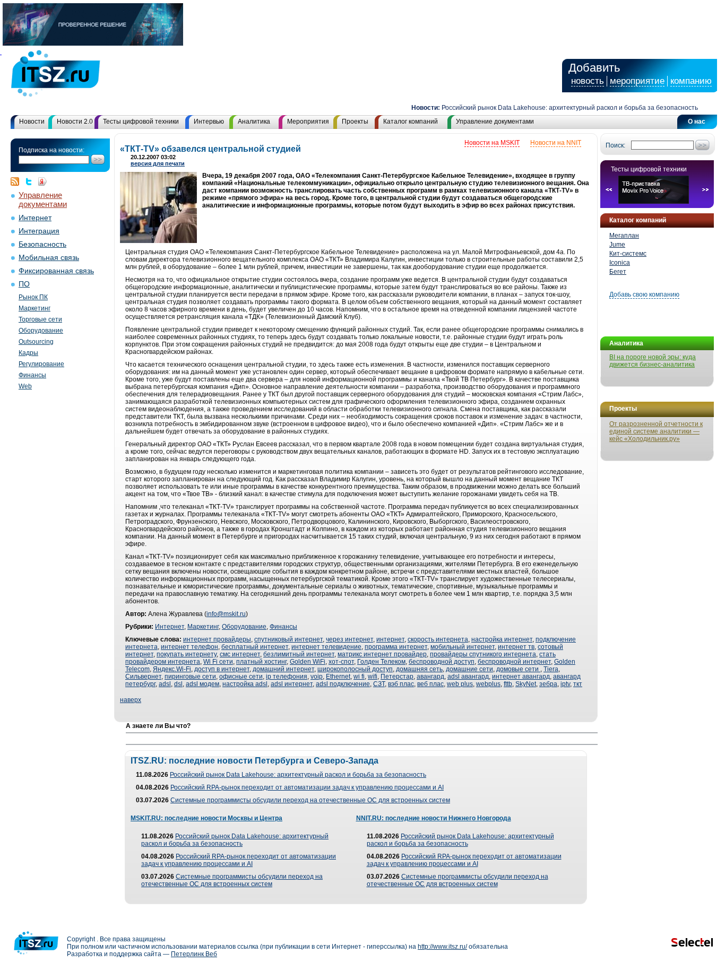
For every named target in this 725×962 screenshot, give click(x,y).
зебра (548, 684)
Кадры (28, 353)
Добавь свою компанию (644, 294)
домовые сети (518, 669)
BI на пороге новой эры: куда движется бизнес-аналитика (652, 360)
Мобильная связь (49, 258)
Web (25, 386)
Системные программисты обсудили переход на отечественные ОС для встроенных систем (310, 800)
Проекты (355, 121)
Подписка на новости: (51, 150)
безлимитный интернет (298, 654)
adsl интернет (292, 684)
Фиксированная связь (56, 271)
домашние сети (469, 669)
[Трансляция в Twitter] (31, 181)
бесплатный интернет (254, 647)
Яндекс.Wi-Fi (172, 669)
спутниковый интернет (288, 639)
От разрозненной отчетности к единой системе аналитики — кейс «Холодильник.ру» (656, 431)
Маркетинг (34, 308)
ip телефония (286, 676)
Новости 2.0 (75, 121)
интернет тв (516, 647)
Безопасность (42, 244)
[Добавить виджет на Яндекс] (42, 181)
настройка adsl (244, 684)
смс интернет (240, 654)
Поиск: (615, 145)
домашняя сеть (419, 669)
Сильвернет (143, 676)
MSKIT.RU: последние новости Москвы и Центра (206, 818)
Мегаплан (624, 235)
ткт (577, 684)
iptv (565, 684)
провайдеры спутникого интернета (483, 654)
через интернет (349, 639)
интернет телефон (189, 647)
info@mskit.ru (226, 614)
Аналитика (254, 121)
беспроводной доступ (441, 661)
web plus (460, 684)
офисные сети (241, 676)
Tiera (550, 669)
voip (316, 676)
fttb (508, 684)
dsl (178, 684)
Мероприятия (308, 121)
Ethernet (338, 676)
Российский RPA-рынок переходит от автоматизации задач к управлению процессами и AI (307, 787)
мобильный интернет (462, 647)
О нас (696, 121)
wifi (372, 676)
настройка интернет (501, 639)
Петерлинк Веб (194, 954)
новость (587, 81)
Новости (32, 121)
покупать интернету (187, 654)
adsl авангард (468, 676)
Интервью (209, 121)
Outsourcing (36, 341)
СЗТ (379, 684)
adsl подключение (343, 684)
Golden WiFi (307, 661)
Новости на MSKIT (492, 142)
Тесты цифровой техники (141, 121)
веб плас (430, 684)
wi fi (359, 676)
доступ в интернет (221, 669)
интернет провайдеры (217, 639)
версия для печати (158, 163)
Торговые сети (40, 319)
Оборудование (41, 330)
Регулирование (41, 364)
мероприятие (637, 81)
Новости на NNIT (555, 142)
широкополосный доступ (355, 669)
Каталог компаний (410, 121)
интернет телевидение (326, 647)
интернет (390, 639)
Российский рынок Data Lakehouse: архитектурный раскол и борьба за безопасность (557, 107)
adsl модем (202, 684)
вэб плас (401, 684)
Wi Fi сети (218, 661)
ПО (24, 284)
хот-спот (341, 661)
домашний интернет (283, 669)
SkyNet (525, 684)
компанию (691, 81)
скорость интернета (438, 639)
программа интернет (396, 647)
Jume (617, 244)
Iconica (619, 262)
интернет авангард (521, 676)
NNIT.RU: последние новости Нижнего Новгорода (433, 818)
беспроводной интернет (514, 661)
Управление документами (495, 121)
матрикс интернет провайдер (382, 654)
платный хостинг (261, 661)
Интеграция (39, 231)
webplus (488, 684)
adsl (165, 684)
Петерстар (397, 676)
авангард (430, 676)
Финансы (32, 375)
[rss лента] (17, 181)
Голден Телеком (381, 661)
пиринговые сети (190, 676)
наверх (130, 700)
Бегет (617, 271)
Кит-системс (627, 253)
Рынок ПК (33, 297)
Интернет (35, 218)
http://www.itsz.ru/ (442, 946)
